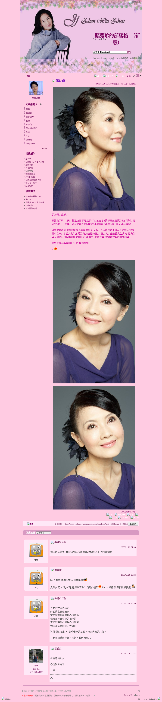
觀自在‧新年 (31, 183)
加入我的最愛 (122, 58)
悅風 (28, 121)
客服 (88, 696)
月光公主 (30, 117)
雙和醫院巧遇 (31, 209)
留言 (31, 672)
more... (45, 148)
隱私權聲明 (79, 696)
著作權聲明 (68, 696)
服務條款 (58, 696)
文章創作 (51, 65)
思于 (36, 666)
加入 (145, 700)
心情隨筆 (126, 512)
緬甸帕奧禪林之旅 (33, 197)
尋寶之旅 (29, 168)
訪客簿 (90, 65)
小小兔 (29, 125)
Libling (29, 140)
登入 (140, 700)
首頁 (34, 65)
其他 (133, 512)
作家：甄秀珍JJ (99, 39)
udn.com (137, 695)
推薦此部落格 (108, 58)
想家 (28, 132)
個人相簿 (71, 65)
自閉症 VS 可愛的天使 (34, 162)
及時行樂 (29, 165)
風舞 (28, 109)
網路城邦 (136, 2)
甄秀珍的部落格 (111, 35)
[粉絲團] (3, 698)
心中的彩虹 (30, 177)
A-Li (28, 136)
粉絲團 (8, 700)
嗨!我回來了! (30, 174)
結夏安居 (29, 186)
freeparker (30, 144)
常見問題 (48, 696)
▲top (138, 690)
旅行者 (28, 159)
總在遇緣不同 (31, 128)
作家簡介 (108, 65)
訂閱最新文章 (135, 58)
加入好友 (96, 58)
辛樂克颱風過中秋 (33, 180)
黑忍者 (29, 113)
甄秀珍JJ (36, 98)
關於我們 (39, 696)
